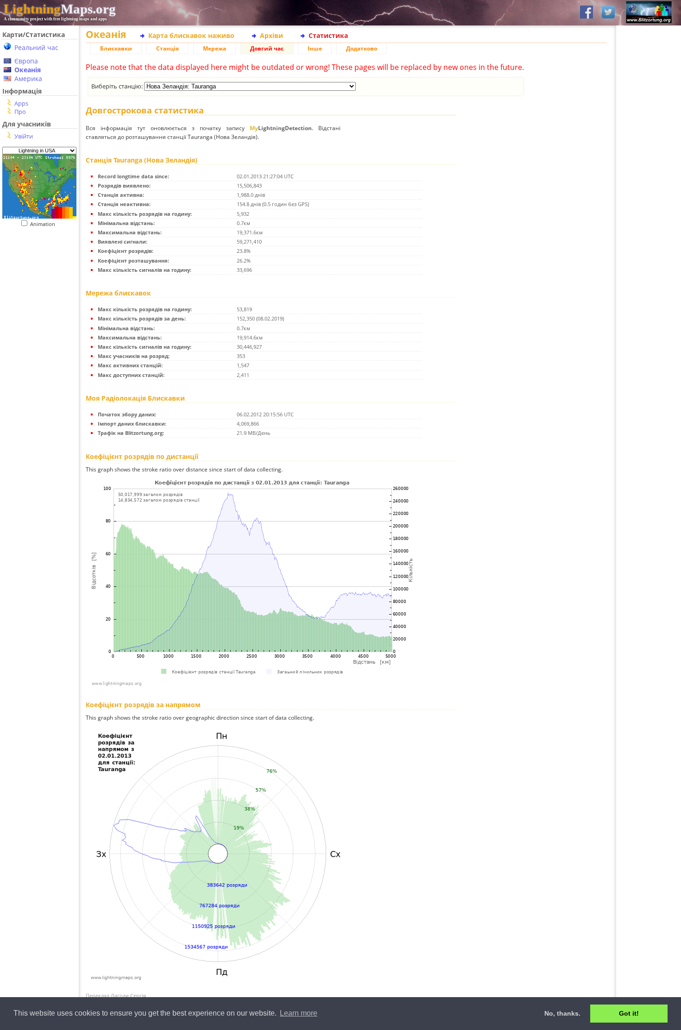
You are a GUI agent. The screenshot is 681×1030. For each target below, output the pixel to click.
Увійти (23, 136)
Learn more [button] (298, 1013)
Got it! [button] (629, 1013)
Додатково (361, 48)
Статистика (328, 35)
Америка (28, 78)
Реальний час (36, 47)
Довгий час (267, 48)
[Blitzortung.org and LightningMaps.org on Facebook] (586, 13)
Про (20, 111)
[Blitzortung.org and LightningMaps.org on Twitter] (608, 13)
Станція (167, 48)
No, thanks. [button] (562, 1013)
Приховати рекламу (649, 319)
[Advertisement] (36, 284)
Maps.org (60, 8)
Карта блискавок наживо (191, 35)
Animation (44, 223)
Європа (26, 61)
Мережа (214, 48)
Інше (315, 48)
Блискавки (116, 48)
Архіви (271, 35)
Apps (21, 103)
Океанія (27, 69)
